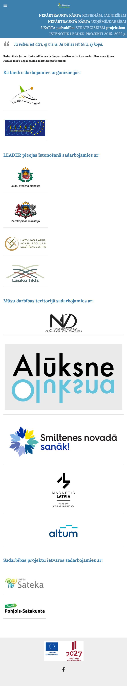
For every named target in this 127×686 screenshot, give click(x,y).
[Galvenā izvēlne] (5, 5)
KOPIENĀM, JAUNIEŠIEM (104, 15)
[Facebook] (63, 669)
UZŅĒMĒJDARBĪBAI (108, 21)
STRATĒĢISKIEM (90, 27)
